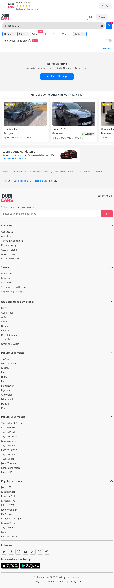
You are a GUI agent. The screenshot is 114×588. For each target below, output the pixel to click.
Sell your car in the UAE (14, 287)
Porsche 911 (8, 496)
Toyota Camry (9, 436)
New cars (6, 278)
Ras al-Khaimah (9, 335)
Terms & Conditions (12, 240)
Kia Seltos (6, 514)
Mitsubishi (7, 399)
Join (107, 213)
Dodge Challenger (11, 518)
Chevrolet (6, 394)
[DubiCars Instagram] (18, 551)
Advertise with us (10, 254)
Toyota (5, 359)
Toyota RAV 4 (8, 445)
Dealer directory (10, 258)
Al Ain (4, 317)
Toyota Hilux (8, 459)
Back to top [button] (104, 195)
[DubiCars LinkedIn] (4, 551)
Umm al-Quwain (10, 344)
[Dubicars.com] (7, 198)
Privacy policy (8, 245)
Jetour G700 (7, 505)
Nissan (5, 368)
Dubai (4, 326)
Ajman (4, 321)
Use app (101, 17)
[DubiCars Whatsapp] (46, 551)
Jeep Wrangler (9, 463)
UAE (3, 308)
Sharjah (5, 339)
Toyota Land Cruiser (12, 423)
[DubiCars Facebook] (11, 551)
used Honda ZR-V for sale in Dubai (31, 180)
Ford (3, 381)
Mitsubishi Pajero (11, 467)
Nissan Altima (8, 441)
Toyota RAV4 (8, 527)
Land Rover (7, 385)
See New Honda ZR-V (13, 158)
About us (6, 236)
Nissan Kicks (8, 500)
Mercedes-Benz (9, 363)
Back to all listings (57, 76)
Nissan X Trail (8, 523)
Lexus (4, 372)
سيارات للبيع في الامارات (13, 292)
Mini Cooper (8, 532)
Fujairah (5, 330)
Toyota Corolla (9, 454)
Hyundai (6, 390)
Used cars (6, 273)
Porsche (5, 408)
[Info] (29, 40)
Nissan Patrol (8, 427)
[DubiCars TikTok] (32, 551)
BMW (4, 376)
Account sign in (9, 249)
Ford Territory (9, 536)
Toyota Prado (8, 432)
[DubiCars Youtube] (25, 551)
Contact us (7, 231)
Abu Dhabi (7, 312)
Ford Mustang (9, 450)
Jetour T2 (6, 487)
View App (105, 5)
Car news (6, 282)
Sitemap (5, 267)
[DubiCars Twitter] (39, 551)
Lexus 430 (6, 472)
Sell (90, 17)
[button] (3, 5)
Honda (5, 403)
